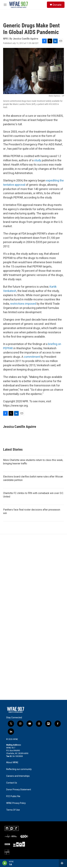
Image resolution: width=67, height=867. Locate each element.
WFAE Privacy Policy (16, 803)
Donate (57, 4)
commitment (32, 356)
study (37, 160)
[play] (5, 863)
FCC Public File (13, 796)
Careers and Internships (18, 776)
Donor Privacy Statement (18, 789)
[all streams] (63, 863)
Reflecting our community (19, 769)
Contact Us (11, 783)
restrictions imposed (23, 303)
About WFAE (12, 762)
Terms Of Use (13, 810)
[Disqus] (33, 576)
